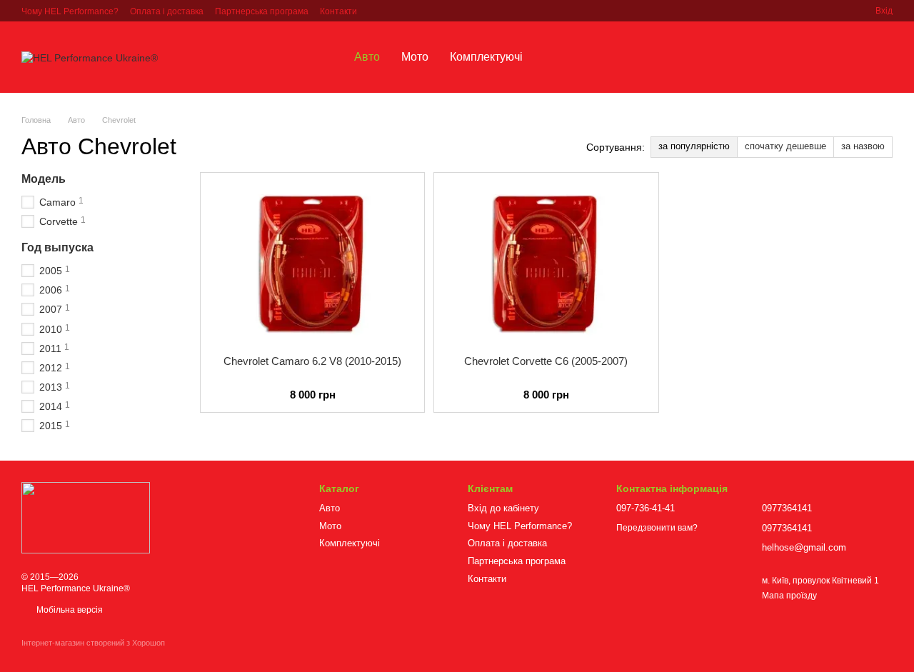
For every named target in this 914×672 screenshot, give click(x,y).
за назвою (863, 146)
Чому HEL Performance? (70, 11)
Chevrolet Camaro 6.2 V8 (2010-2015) (312, 361)
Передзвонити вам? (657, 528)
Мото (414, 57)
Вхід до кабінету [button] (503, 508)
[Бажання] (806, 57)
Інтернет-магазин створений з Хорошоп (93, 642)
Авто (367, 57)
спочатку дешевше (785, 146)
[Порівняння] (844, 57)
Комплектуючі (486, 57)
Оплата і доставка (167, 11)
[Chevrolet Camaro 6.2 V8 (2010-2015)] (312, 264)
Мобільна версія (68, 610)
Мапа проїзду (789, 596)
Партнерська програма (261, 11)
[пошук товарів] (559, 57)
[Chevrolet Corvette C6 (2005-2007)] (546, 264)
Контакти (338, 11)
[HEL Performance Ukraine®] (85, 518)
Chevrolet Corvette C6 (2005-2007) (546, 361)
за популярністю (694, 146)
